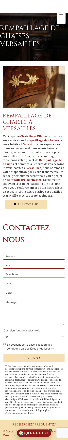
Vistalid (11, 431)
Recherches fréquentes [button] (34, 425)
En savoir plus (27, 204)
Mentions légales (15, 435)
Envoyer (34, 357)
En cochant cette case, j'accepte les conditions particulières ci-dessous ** (30, 346)
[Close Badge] (50, 430)
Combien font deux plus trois (21, 330)
